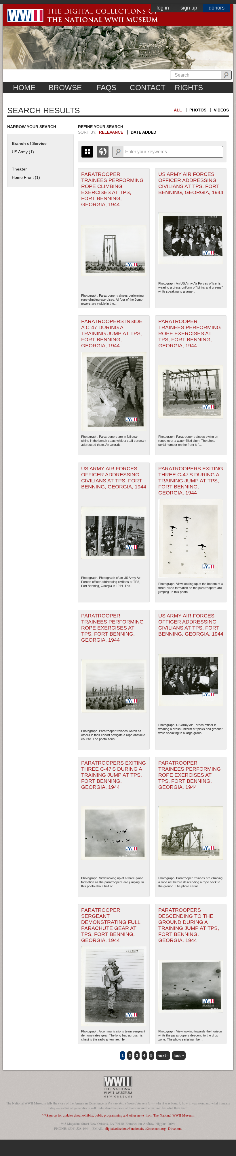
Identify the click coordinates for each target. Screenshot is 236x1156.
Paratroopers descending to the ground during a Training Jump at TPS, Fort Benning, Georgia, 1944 (188, 925)
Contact (147, 87)
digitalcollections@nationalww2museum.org (135, 1128)
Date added (143, 132)
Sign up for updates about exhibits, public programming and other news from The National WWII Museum (120, 1115)
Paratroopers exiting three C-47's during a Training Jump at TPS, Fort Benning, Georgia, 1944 (190, 481)
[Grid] (87, 152)
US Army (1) (23, 151)
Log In (163, 8)
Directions (175, 1128)
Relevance (111, 132)
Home (24, 87)
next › (163, 1055)
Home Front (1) (26, 177)
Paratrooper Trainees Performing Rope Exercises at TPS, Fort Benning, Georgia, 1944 (189, 333)
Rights (189, 87)
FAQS (106, 87)
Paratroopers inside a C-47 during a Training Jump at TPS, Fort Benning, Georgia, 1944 (111, 333)
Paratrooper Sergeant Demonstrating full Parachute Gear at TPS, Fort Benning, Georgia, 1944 (110, 925)
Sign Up (188, 8)
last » (179, 1055)
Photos (197, 110)
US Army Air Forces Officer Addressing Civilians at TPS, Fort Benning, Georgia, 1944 (190, 183)
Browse (65, 87)
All (178, 110)
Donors (216, 8)
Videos (221, 110)
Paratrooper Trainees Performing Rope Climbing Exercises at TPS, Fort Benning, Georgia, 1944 (112, 189)
